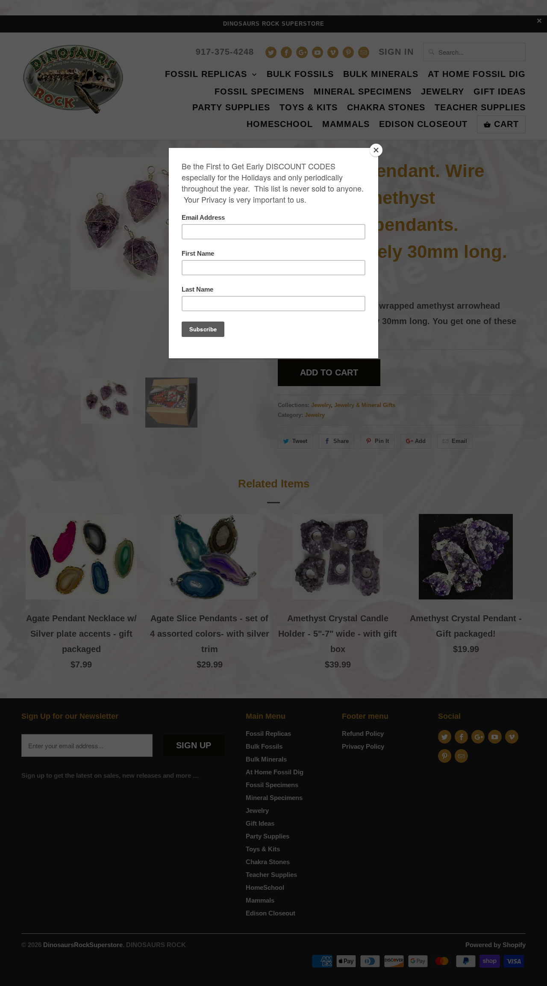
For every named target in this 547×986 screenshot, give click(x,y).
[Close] (376, 150)
